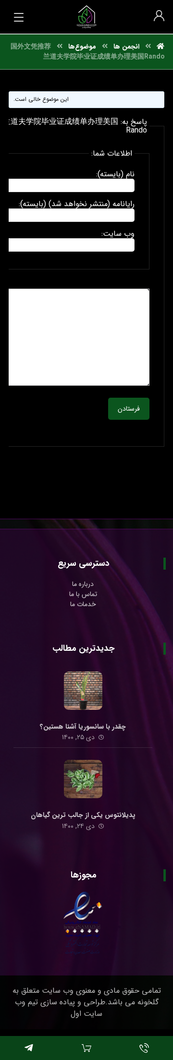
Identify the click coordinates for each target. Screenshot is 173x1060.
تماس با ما (83, 594)
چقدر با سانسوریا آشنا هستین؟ (83, 726)
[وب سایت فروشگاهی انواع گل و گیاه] (86, 17)
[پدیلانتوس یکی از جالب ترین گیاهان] (83, 779)
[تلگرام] (29, 1048)
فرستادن (129, 408)
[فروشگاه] (86, 1048)
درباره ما (83, 584)
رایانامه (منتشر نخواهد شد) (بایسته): (77, 204)
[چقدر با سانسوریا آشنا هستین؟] (83, 690)
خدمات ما (83, 604)
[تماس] (144, 1048)
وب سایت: (118, 234)
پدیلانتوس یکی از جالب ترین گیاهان (83, 815)
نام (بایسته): (115, 174)
